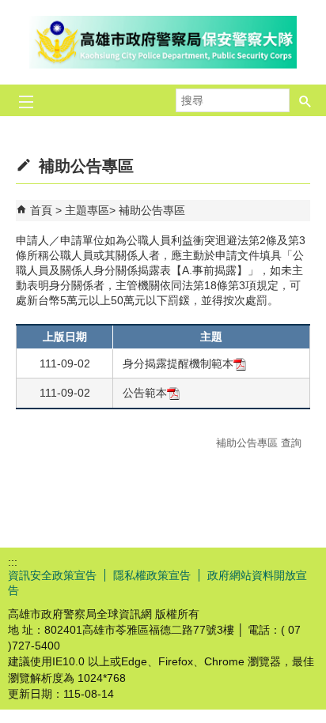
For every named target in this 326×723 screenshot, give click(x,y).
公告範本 (145, 392)
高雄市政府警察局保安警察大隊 (163, 42)
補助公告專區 (152, 210)
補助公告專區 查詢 (258, 443)
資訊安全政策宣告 (52, 575)
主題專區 (87, 210)
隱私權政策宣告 (152, 575)
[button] (305, 100)
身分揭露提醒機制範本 (178, 363)
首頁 (41, 210)
